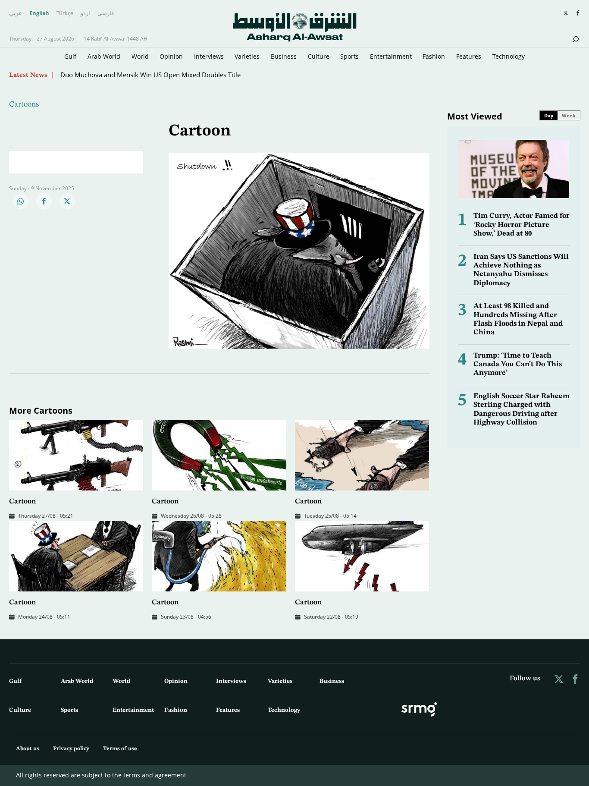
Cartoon (22, 501)
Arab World (104, 56)
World (140, 56)
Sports (349, 56)
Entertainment (391, 56)
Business (284, 56)
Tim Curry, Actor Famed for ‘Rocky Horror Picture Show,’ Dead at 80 (521, 224)
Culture (318, 56)
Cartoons (24, 104)
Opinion (171, 56)
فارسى (105, 13)
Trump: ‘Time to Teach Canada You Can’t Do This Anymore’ (517, 364)
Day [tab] (548, 115)
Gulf (70, 56)
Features (468, 56)
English (39, 13)
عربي (15, 13)
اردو (85, 13)
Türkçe (64, 13)
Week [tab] (569, 115)
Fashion (434, 56)
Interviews (209, 56)
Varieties (247, 56)
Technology (508, 56)
